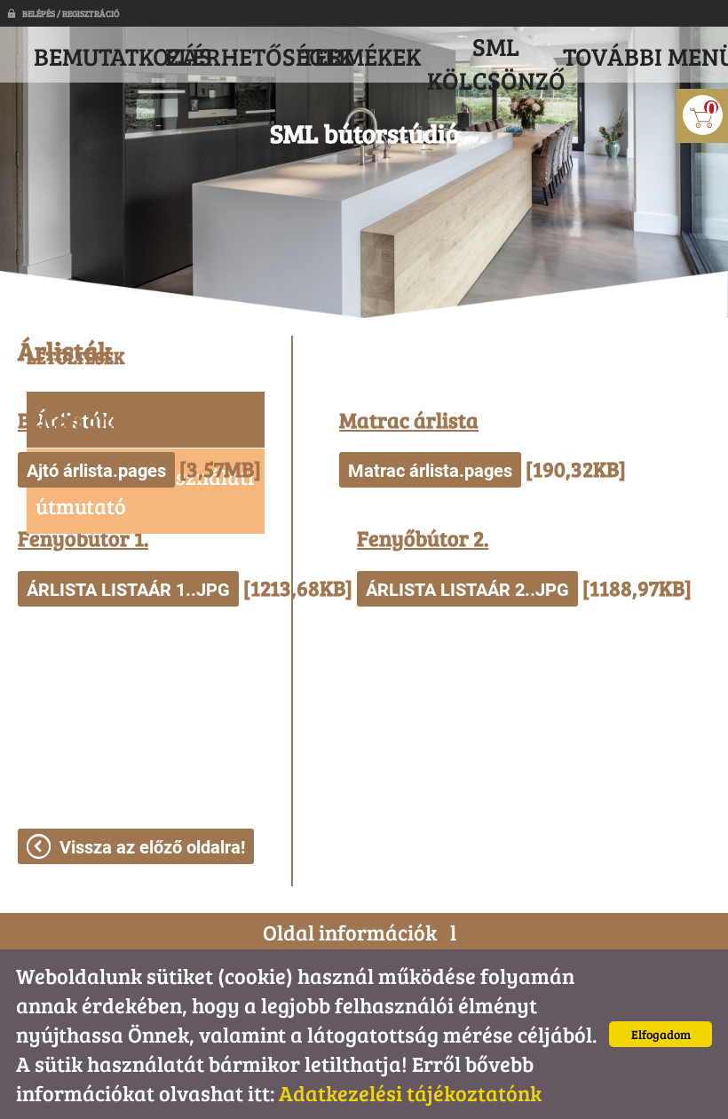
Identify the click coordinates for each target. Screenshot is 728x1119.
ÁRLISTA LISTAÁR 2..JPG (467, 589)
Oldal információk (350, 932)
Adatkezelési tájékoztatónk (410, 1092)
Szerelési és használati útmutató (145, 491)
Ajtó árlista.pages (96, 470)
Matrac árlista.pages (430, 470)
